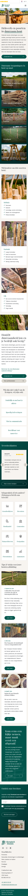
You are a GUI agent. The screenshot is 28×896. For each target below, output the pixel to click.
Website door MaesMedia (7, 894)
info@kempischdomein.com (9, 884)
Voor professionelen (9, 381)
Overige (3, 866)
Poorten (3, 862)
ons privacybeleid (19, 808)
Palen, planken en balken (8, 859)
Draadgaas (4, 864)
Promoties (4, 854)
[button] (24, 1)
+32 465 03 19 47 (6, 882)
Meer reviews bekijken (10, 484)
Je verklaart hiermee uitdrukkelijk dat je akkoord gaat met (15, 807)
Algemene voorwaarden (6, 892)
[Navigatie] (25, 5)
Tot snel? (10, 776)
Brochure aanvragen (9, 814)
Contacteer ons (8, 56)
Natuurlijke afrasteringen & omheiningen (12, 857)
